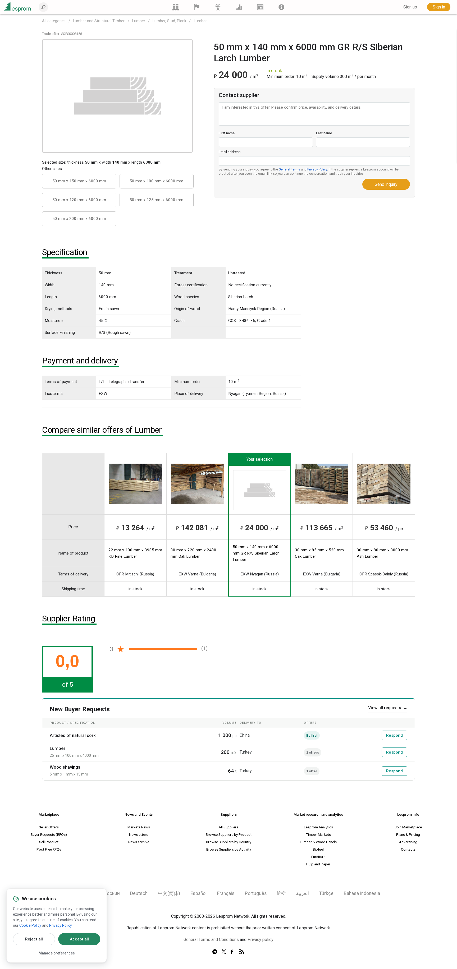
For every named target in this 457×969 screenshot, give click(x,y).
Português (256, 893)
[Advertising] (260, 7)
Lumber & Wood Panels (318, 842)
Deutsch (139, 893)
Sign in (439, 7)
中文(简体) (169, 893)
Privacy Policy (317, 169)
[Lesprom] (281, 7)
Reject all (34, 939)
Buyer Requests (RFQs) (49, 834)
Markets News (138, 827)
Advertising (408, 842)
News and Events (139, 814)
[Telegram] (215, 952)
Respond (394, 735)
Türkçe (326, 893)
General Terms (289, 169)
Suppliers (229, 814)
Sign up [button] (410, 7)
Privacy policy (260, 939)
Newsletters (138, 834)
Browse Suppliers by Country (228, 842)
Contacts (408, 849)
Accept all (79, 939)
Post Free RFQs (48, 849)
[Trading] (175, 7)
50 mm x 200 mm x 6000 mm (79, 218)
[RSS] (241, 952)
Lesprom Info (408, 814)
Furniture (318, 857)
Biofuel (318, 849)
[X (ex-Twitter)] (224, 952)
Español (198, 893)
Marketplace (49, 814)
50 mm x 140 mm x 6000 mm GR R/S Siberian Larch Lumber (256, 553)
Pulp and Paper (318, 864)
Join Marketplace (408, 827)
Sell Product (48, 842)
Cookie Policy (30, 925)
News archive (138, 842)
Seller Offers (49, 827)
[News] (218, 7)
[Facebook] (233, 952)
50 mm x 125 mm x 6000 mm (156, 199)
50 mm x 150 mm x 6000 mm (79, 181)
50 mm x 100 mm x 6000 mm (156, 181)
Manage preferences (57, 953)
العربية (302, 893)
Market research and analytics (318, 814)
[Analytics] (239, 7)
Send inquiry (386, 184)
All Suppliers (228, 827)
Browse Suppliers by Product (229, 834)
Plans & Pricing (408, 834)
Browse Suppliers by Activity (228, 849)
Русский (111, 893)
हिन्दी (281, 893)
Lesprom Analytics (318, 827)
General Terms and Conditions (211, 939)
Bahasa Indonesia (362, 893)
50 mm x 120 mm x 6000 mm (79, 199)
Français (226, 893)
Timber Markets (318, 834)
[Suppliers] (197, 7)
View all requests (387, 707)
